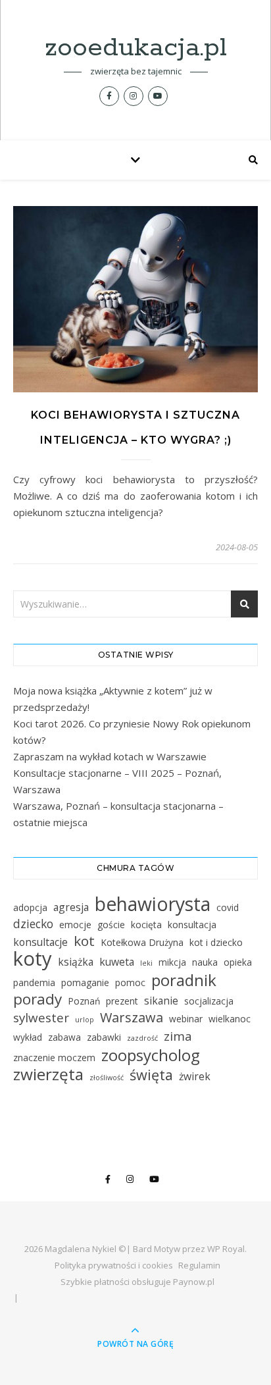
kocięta (146, 924)
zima (178, 1036)
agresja (71, 907)
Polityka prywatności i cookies (114, 1265)
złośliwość (106, 1077)
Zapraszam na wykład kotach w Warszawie (110, 756)
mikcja (172, 962)
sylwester (41, 1018)
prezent (122, 1001)
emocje (75, 924)
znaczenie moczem (54, 1057)
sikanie (161, 1000)
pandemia (34, 982)
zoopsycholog (150, 1055)
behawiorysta (152, 904)
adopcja (30, 907)
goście (111, 924)
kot (84, 941)
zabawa (64, 1037)
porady (37, 999)
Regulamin (199, 1265)
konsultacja (192, 924)
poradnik (183, 980)
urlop (84, 1019)
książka (75, 961)
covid (227, 907)
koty (32, 959)
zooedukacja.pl (136, 48)
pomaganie (85, 982)
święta (151, 1074)
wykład (27, 1037)
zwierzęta (48, 1074)
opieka (238, 962)
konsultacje (40, 942)
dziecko (33, 923)
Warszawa (131, 1017)
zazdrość (142, 1038)
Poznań (84, 1001)
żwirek (194, 1076)
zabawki (104, 1037)
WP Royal (226, 1249)
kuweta (116, 961)
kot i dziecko (216, 942)
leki (146, 963)
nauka (205, 962)
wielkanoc (230, 1018)
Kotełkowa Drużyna (142, 942)
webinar (186, 1018)
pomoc (130, 982)
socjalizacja (209, 1001)
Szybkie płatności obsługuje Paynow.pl (137, 1282)
